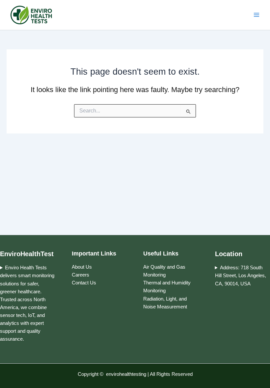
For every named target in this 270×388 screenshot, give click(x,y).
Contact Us (84, 282)
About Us (82, 267)
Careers (82, 275)
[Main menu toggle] (256, 15)
